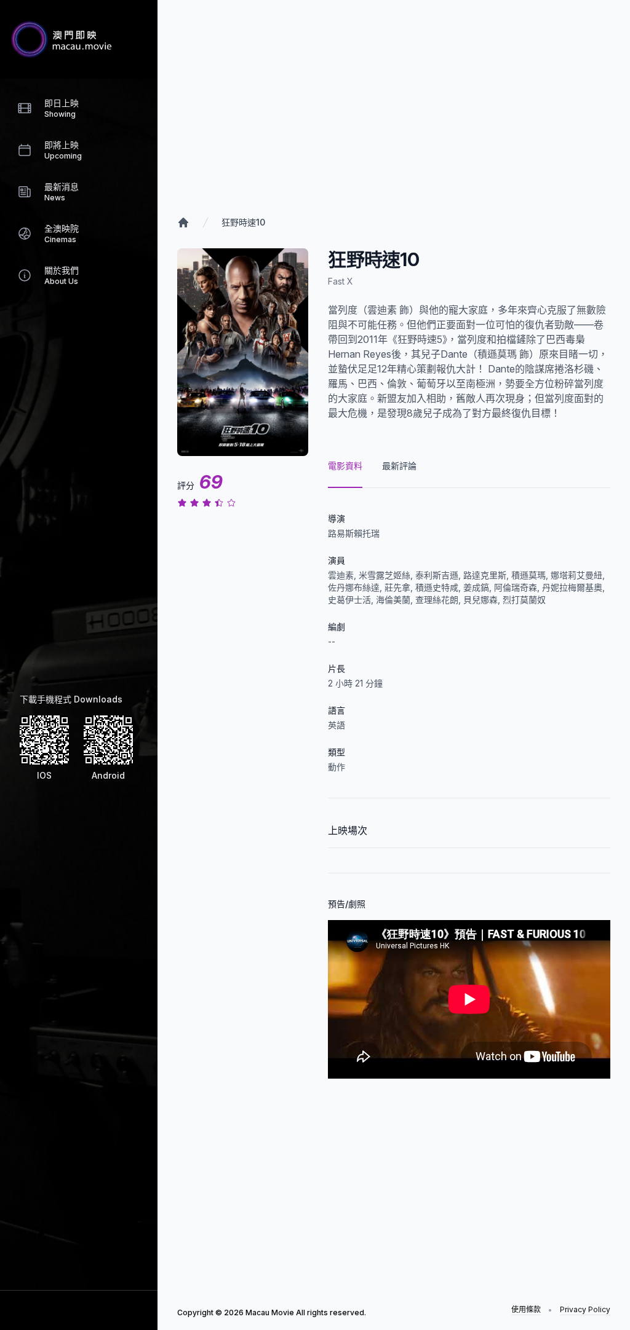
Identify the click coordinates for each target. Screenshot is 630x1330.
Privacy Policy (585, 1309)
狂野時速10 (243, 222)
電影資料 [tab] (345, 465)
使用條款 (526, 1309)
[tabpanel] (469, 783)
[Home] (183, 222)
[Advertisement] (71, 499)
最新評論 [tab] (399, 465)
